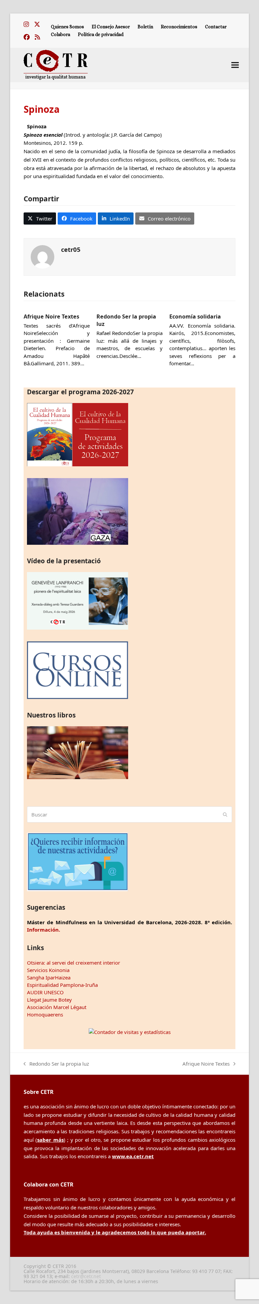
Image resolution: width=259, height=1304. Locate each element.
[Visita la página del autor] (42, 256)
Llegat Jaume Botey (49, 999)
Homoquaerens (45, 1014)
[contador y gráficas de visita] (130, 1032)
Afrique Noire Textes (51, 316)
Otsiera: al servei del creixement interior (73, 962)
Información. (43, 929)
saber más (50, 1139)
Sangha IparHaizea (48, 977)
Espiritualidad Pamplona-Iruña (62, 984)
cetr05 (71, 249)
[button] (235, 65)
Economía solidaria (195, 316)
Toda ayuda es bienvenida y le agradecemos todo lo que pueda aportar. (115, 1232)
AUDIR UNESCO (45, 992)
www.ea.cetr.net (133, 1156)
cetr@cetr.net (86, 1276)
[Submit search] (225, 814)
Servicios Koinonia (48, 970)
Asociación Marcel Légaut (56, 1007)
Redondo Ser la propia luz (56, 1064)
